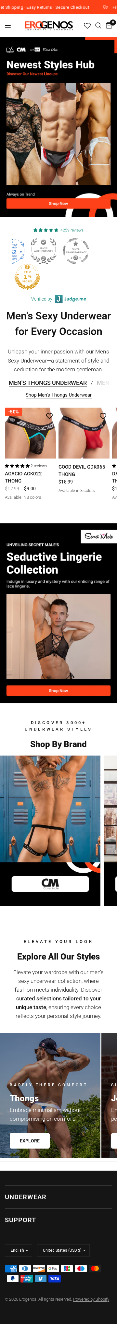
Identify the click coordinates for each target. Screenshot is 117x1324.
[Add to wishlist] (49, 415)
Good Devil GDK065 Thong (81, 470)
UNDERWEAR (25, 1197)
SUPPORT (20, 1220)
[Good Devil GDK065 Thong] (84, 433)
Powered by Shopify (91, 1299)
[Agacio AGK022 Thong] (30, 433)
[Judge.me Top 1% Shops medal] (90, 277)
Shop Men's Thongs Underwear (59, 395)
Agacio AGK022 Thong (23, 477)
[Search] (98, 25)
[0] (108, 25)
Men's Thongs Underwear (48, 382)
